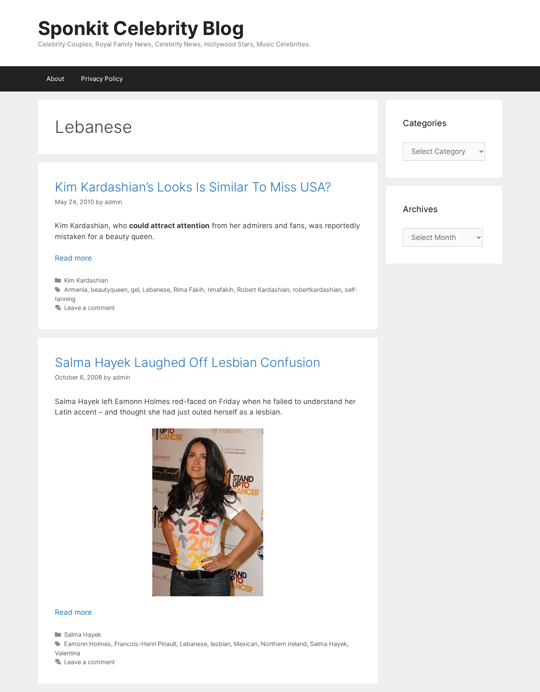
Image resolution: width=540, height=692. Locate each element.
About (55, 79)
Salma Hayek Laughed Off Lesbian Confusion (187, 362)
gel (135, 289)
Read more (73, 258)
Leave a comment (89, 307)
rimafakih (221, 289)
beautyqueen (109, 289)
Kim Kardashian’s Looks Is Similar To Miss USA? (193, 186)
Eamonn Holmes (87, 643)
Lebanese (156, 289)
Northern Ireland (284, 643)
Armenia (75, 289)
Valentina (67, 653)
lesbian (220, 643)
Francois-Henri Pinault (145, 643)
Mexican (245, 643)
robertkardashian (317, 289)
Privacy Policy (102, 79)
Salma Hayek (82, 634)
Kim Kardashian (86, 280)
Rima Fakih (188, 289)
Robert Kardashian (263, 289)
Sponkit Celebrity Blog (141, 28)
